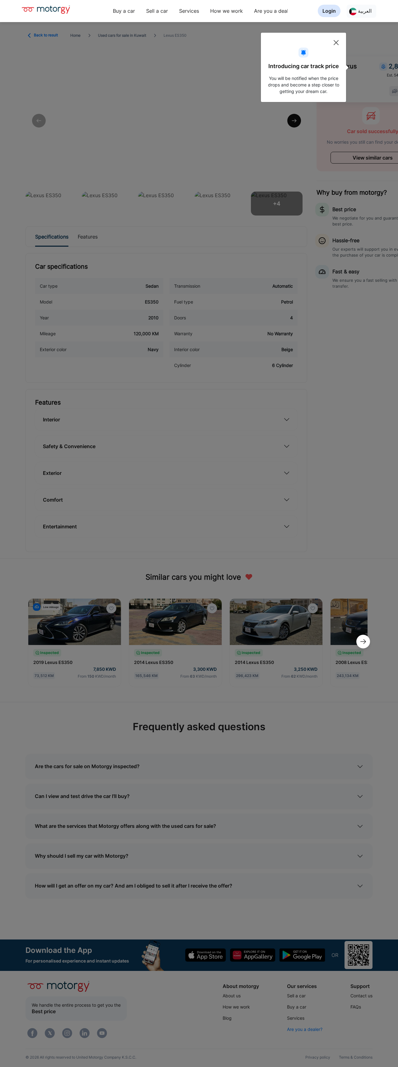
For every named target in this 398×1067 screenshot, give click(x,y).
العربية (364, 10)
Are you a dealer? (274, 11)
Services (189, 11)
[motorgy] (46, 9)
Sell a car (157, 11)
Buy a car (124, 11)
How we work (226, 11)
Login (329, 11)
